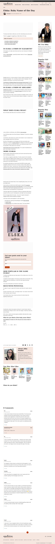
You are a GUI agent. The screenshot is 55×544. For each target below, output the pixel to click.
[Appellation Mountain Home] (8, 4)
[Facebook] (49, 536)
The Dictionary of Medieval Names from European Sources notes (15, 82)
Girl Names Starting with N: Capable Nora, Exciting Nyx (41, 73)
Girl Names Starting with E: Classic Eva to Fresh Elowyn (48, 87)
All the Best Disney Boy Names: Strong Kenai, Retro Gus (41, 152)
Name (6, 260)
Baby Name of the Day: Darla (22, 377)
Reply (31, 427)
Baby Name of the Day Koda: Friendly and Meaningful (48, 152)
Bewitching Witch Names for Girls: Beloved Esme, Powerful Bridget (41, 88)
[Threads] (47, 536)
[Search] (51, 5)
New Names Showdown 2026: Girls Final (6, 378)
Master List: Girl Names (26, 4)
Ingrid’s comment (15, 142)
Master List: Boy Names (34, 4)
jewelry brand (8, 202)
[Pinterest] (51, 536)
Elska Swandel (26, 200)
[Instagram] (45, 536)
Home (4, 7)
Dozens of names (18, 91)
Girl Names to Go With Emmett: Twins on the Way (48, 103)
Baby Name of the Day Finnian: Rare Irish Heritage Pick (41, 123)
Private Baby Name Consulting (44, 4)
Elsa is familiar (9, 54)
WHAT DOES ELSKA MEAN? (10, 44)
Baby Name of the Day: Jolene (14, 377)
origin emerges (23, 132)
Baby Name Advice (18, 4)
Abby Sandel (9, 13)
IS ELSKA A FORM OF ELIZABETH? (11, 41)
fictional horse (8, 203)
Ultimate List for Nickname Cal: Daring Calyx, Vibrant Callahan (48, 138)
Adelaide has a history (7, 89)
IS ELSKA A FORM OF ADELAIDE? (11, 42)
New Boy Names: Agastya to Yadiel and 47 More (41, 138)
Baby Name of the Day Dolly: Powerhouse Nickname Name (48, 73)
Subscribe (7, 267)
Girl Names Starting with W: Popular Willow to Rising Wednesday (41, 104)
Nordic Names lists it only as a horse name (11, 147)
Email (6, 263)
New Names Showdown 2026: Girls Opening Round (29, 379)
